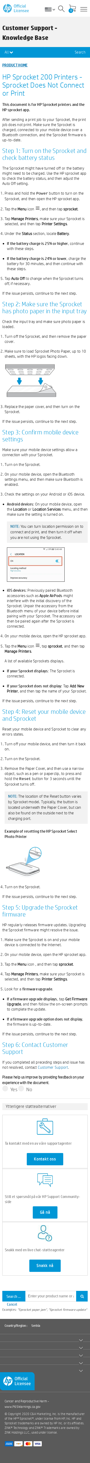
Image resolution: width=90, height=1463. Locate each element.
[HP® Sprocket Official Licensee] (16, 8)
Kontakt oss (45, 1159)
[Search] (61, 9)
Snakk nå (44, 1265)
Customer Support (53, 1067)
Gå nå (45, 1212)
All (7, 52)
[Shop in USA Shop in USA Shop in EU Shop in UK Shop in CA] (51, 9)
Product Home (15, 65)
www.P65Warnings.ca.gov (23, 1407)
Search (80, 52)
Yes (14, 1089)
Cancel (12, 1304)
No (29, 1089)
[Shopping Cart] (72, 9)
